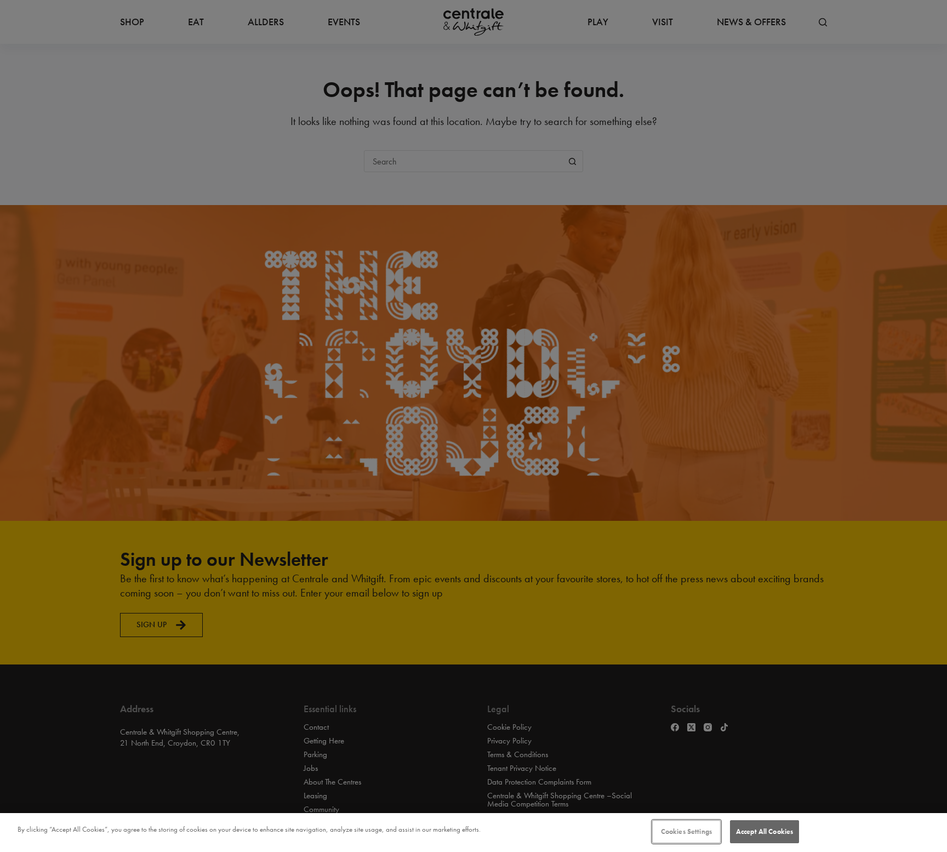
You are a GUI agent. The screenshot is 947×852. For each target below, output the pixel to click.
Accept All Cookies (764, 831)
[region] (473, 832)
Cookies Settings (686, 831)
